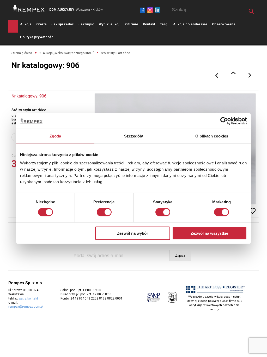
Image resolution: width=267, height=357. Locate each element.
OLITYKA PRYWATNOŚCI (37, 37)
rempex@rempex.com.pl (25, 306)
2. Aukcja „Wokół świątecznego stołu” (66, 53)
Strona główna (21, 53)
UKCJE (26, 24)
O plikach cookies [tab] (211, 136)
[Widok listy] (233, 72)
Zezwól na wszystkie (209, 233)
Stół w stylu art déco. (116, 53)
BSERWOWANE (223, 24)
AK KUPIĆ (86, 24)
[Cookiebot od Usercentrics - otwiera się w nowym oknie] (224, 121)
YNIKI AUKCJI (109, 24)
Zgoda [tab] (55, 136)
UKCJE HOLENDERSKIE (190, 24)
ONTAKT (149, 24)
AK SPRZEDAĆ (62, 24)
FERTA (41, 24)
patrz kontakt (28, 298)
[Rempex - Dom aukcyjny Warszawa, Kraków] (29, 8)
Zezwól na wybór (132, 233)
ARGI (164, 24)
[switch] (104, 212)
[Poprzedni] (216, 75)
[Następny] (250, 75)
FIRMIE (131, 24)
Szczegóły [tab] (133, 136)
